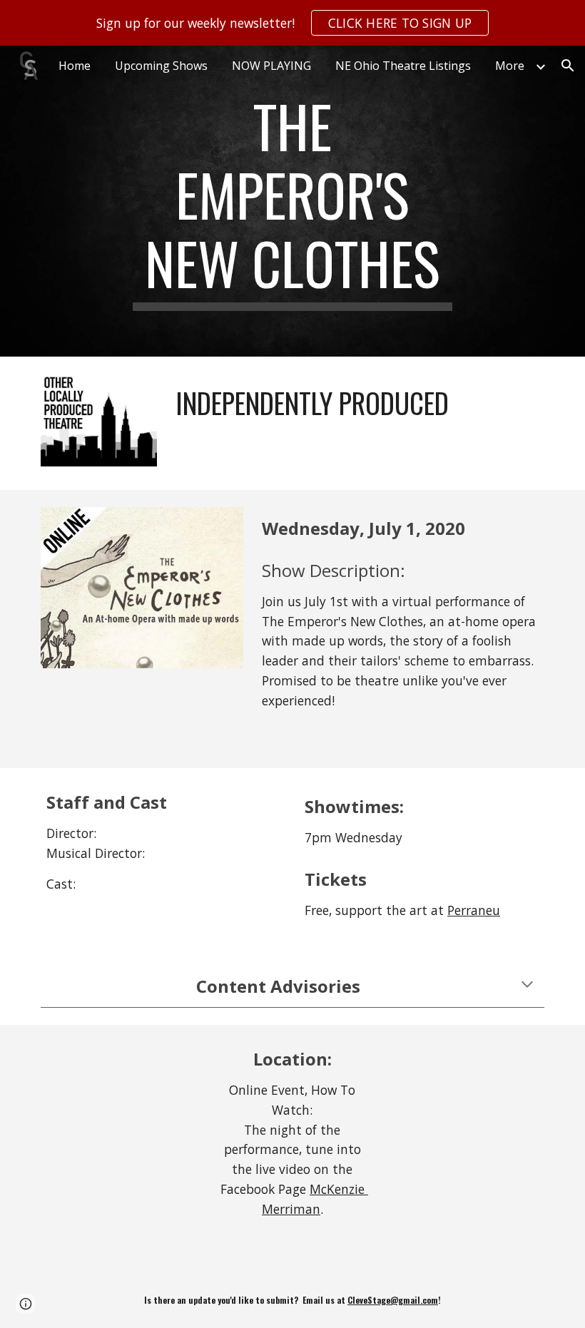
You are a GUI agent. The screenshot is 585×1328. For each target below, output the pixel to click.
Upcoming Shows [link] (161, 65)
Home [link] (74, 65)
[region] (292, 23)
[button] (568, 65)
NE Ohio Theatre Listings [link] (403, 65)
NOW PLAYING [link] (271, 65)
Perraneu (473, 910)
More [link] (509, 65)
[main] (293, 201)
